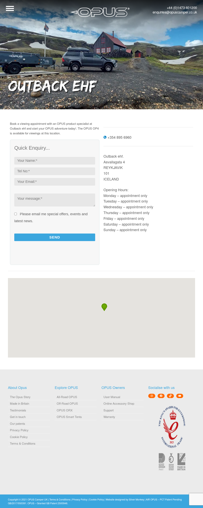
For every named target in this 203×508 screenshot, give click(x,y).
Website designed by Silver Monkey (125, 499)
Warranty (109, 417)
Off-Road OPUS (67, 403)
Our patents (17, 423)
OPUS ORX (65, 410)
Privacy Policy (19, 430)
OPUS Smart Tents (69, 417)
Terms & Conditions (22, 443)
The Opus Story (20, 397)
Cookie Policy (19, 437)
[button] (104, 307)
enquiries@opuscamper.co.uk (175, 12)
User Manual (111, 397)
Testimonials (18, 410)
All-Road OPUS (67, 397)
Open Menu (10, 8)
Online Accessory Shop (118, 403)
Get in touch (18, 417)
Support (108, 410)
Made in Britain (19, 403)
